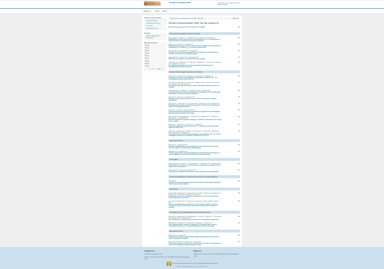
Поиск (157, 11)
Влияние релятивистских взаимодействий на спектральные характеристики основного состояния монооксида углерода (193, 52)
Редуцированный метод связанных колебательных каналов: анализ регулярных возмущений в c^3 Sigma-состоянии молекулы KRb (195, 46)
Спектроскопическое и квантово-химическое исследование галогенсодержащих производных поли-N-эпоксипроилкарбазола (194, 92)
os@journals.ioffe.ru (234, 3)
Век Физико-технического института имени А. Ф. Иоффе (187, 27)
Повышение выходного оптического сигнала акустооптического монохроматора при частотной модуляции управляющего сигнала (195, 243)
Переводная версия (152, 28)
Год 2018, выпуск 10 (197, 18)
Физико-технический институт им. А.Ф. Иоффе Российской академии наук (197, 263)
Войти (164, 11)
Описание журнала (152, 20)
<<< (234, 18)
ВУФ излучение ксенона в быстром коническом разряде (187, 58)
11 (161, 69)
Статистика (149, 25)
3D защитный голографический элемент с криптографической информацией (193, 171)
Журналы (147, 11)
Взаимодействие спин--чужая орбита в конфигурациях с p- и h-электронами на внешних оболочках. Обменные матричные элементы (194, 39)
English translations (222, 4)
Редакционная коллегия (153, 23)
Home (172, 18)
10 (159, 69)
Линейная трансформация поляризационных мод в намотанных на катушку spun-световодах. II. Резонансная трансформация (193, 146)
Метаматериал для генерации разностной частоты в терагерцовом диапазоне (194, 219)
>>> (237, 18)
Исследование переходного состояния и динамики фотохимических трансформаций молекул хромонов (191, 65)
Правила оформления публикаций (152, 37)
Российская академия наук (153, 254)
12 (163, 69)
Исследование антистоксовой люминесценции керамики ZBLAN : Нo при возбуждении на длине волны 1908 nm (193, 78)
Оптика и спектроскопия (180, 2)
